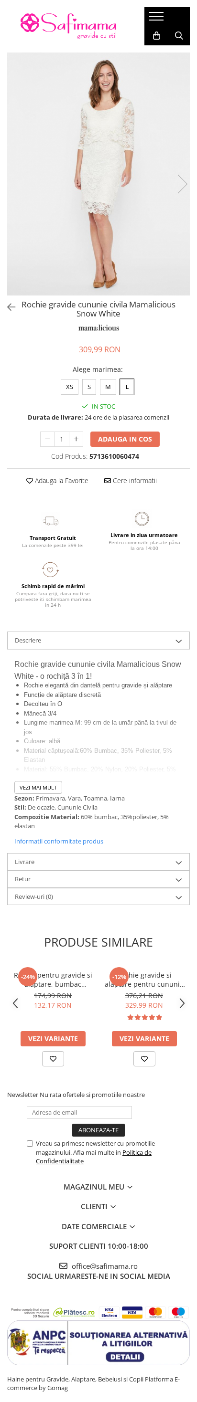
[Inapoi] (7, 307)
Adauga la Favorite (60, 480)
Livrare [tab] (24, 861)
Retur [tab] (23, 879)
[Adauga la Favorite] (53, 1058)
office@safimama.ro (104, 1266)
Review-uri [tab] (34, 896)
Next (182, 184)
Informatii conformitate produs (58, 841)
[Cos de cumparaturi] (156, 35)
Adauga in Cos (125, 438)
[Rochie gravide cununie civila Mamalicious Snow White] (98, 174)
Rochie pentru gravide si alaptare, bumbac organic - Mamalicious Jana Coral (53, 979)
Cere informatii (134, 480)
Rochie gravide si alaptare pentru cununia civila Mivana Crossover (144, 979)
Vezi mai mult (38, 787)
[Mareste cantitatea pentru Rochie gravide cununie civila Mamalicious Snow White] (76, 439)
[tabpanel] (98, 174)
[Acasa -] (68, 26)
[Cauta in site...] (179, 35)
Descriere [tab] (28, 640)
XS (69, 386)
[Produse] (157, 19)
